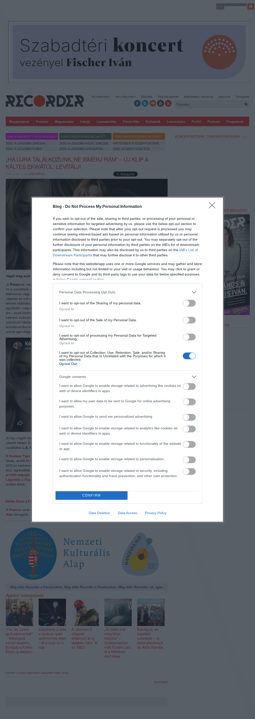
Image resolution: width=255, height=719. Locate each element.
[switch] (189, 303)
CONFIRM (91, 495)
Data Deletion (99, 513)
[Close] (213, 207)
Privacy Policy (156, 513)
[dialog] (127, 359)
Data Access (127, 513)
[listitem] (127, 292)
